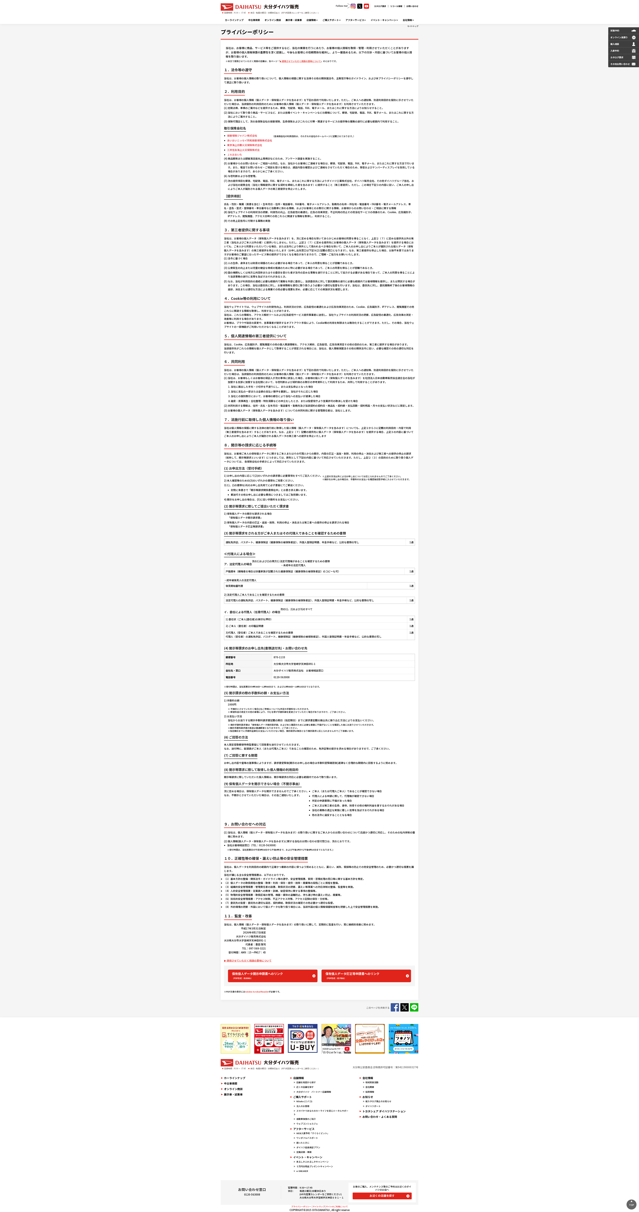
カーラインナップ (234, 19)
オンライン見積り (619, 37)
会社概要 (369, 1087)
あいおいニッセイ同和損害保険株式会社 (249, 140)
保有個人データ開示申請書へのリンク (257, 975)
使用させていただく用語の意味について (301, 61)
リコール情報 (396, 6)
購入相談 (614, 44)
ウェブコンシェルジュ (307, 1123)
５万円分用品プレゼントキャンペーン (314, 1166)
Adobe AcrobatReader (257, 991)
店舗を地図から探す (306, 1082)
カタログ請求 (380, 6)
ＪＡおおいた (234, 154)
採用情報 (369, 1091)
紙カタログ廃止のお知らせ (378, 1101)
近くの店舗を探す (305, 1087)
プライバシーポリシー (247, 31)
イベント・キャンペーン (383, 19)
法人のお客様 (302, 1106)
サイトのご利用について (337, 1206)
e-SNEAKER (302, 1171)
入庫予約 (614, 50)
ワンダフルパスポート (307, 1137)
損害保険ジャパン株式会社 (242, 135)
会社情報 (407, 19)
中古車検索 (254, 19)
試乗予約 (615, 30)
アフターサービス (354, 19)
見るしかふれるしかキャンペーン (312, 1161)
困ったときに (302, 1142)
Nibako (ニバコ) (304, 1101)
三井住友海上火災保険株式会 (243, 150)
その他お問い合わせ (620, 64)
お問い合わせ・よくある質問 (379, 1117)
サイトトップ (412, 26)
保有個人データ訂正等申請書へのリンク (352, 975)
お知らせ (367, 1097)
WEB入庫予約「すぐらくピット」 (312, 1133)
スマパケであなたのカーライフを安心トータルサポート (321, 1112)
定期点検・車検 (304, 1152)
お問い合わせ (412, 6)
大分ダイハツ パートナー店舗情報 (313, 1091)
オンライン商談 (273, 19)
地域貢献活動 (371, 1082)
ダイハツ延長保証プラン (308, 1147)
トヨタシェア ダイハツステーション (384, 1111)
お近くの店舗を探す (382, 1196)
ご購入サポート (330, 19)
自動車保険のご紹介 (306, 1118)
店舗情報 (311, 19)
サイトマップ (319, 1206)
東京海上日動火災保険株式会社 (244, 145)
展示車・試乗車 (294, 19)
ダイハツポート (373, 1106)
